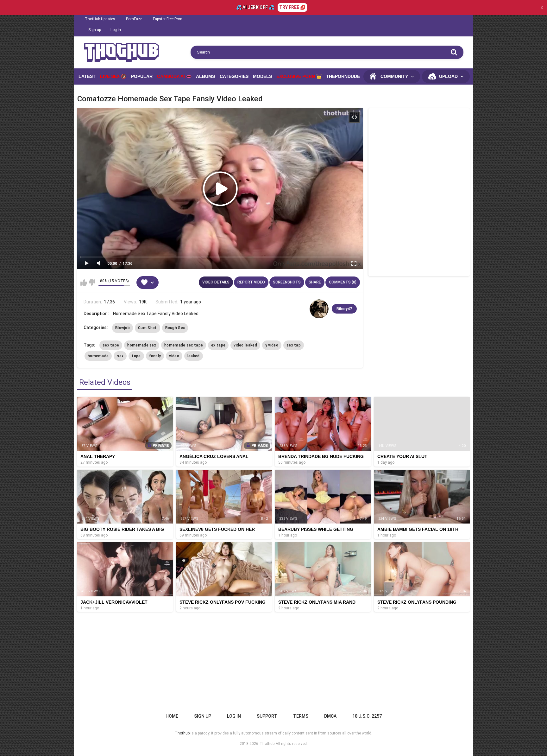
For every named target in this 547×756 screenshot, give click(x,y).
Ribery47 (344, 309)
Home (172, 716)
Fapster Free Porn (167, 19)
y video (271, 345)
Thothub (267, 743)
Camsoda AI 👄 (174, 76)
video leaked (245, 345)
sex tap (293, 345)
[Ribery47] (319, 308)
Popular (142, 76)
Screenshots (287, 282)
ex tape (218, 345)
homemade (98, 356)
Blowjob (122, 328)
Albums (205, 76)
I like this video (83, 282)
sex (120, 356)
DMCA (330, 716)
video (174, 356)
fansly (155, 356)
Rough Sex (175, 328)
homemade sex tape (183, 345)
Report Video (251, 282)
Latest (87, 76)
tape (136, 356)
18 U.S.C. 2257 (367, 716)
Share (315, 282)
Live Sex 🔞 (113, 76)
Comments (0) (342, 282)
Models (262, 76)
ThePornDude (343, 76)
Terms (300, 716)
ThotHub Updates (100, 19)
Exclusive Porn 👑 (299, 76)
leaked (193, 356)
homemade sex (141, 345)
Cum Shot (147, 328)
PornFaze (134, 19)
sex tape (111, 345)
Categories (234, 76)
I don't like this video (92, 282)
